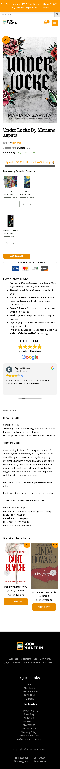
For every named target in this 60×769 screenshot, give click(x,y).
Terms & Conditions (28, 735)
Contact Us (29, 721)
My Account (29, 724)
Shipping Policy (28, 732)
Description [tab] (9, 410)
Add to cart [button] (15, 601)
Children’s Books (30, 691)
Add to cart (16, 256)
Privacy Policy (29, 728)
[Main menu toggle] (55, 23)
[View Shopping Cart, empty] (45, 23)
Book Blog (28, 714)
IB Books (30, 698)
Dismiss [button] (46, 7)
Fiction (30, 684)
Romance (16, 142)
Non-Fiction (30, 687)
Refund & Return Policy (29, 739)
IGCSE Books (30, 694)
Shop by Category (29, 710)
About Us (29, 717)
